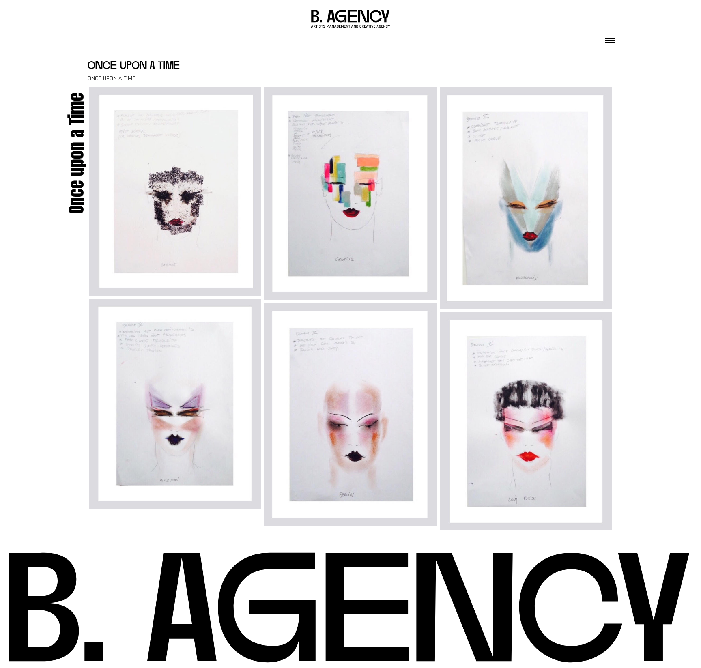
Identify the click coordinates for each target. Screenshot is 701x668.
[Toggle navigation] (610, 38)
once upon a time (134, 66)
